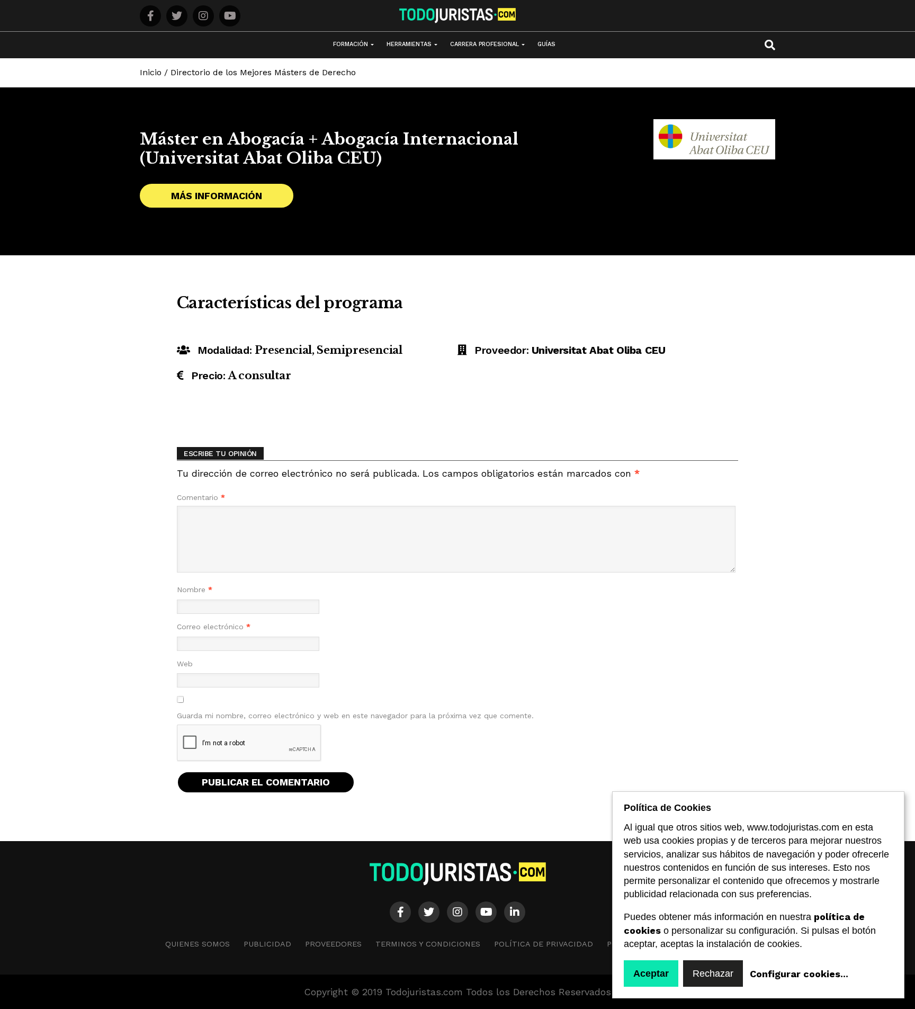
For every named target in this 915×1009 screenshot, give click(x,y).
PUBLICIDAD (267, 944)
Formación (350, 44)
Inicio (151, 72)
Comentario (201, 497)
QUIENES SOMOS (197, 944)
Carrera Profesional (484, 44)
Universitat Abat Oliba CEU (599, 350)
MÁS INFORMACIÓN (216, 195)
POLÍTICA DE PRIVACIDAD (543, 944)
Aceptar (651, 973)
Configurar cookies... (799, 973)
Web (185, 663)
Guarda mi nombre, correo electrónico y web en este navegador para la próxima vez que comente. (355, 715)
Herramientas (409, 44)
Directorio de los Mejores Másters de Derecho (263, 72)
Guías (546, 44)
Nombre (194, 589)
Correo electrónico (213, 626)
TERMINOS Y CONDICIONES (427, 944)
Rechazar (713, 973)
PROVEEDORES (333, 944)
